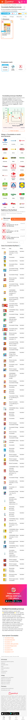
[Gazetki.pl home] (9, 1)
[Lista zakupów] (22, 2)
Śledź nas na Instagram (6, 680)
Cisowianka (14, 4)
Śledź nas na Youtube (5, 682)
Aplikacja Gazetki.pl (5, 668)
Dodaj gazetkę (4, 671)
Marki (2, 666)
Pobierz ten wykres (14, 130)
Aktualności (3, 672)
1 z (5, 19)
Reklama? (3, 663)
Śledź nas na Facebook (6, 678)
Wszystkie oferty (7, 4)
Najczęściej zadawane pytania (7, 661)
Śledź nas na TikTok (5, 683)
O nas (2, 669)
